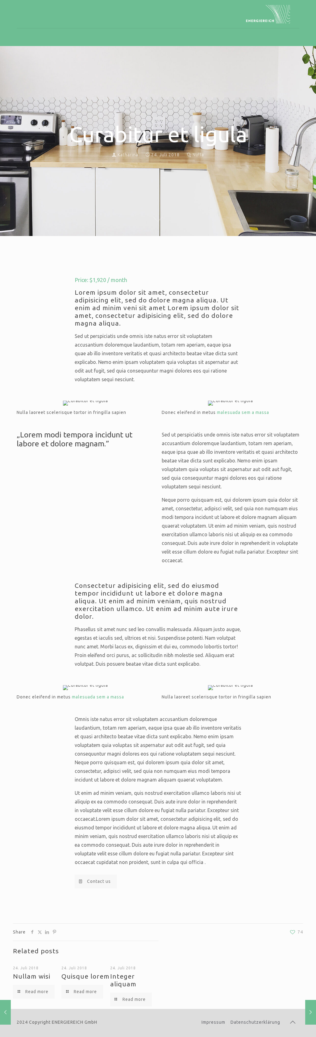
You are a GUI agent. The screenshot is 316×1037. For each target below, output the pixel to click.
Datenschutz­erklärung (255, 1022)
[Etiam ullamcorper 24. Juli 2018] (310, 1012)
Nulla (198, 154)
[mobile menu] (22, 37)
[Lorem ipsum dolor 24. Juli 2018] (5, 1012)
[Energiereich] (267, 14)
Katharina (128, 154)
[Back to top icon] (292, 1022)
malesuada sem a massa (243, 412)
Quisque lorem (85, 976)
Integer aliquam (123, 980)
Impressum (213, 1022)
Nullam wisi (31, 976)
